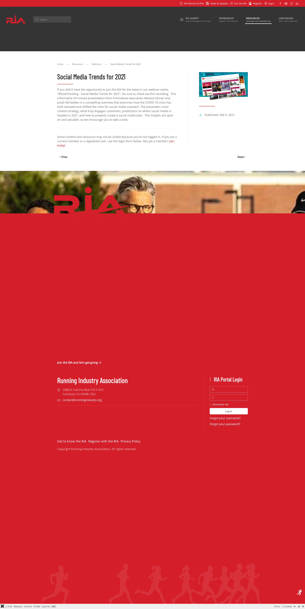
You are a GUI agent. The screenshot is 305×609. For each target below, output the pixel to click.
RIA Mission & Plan (194, 3)
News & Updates (219, 3)
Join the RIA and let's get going (77, 362)
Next (240, 157)
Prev (64, 157)
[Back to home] (16, 19)
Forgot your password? (225, 424)
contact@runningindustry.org (82, 400)
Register (257, 3)
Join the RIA (240, 3)
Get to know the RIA (71, 441)
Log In (228, 411)
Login (271, 3)
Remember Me (220, 404)
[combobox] (52, 19)
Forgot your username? (225, 418)
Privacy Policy (130, 441)
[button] (195, 19)
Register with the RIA (103, 441)
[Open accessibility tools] (299, 592)
